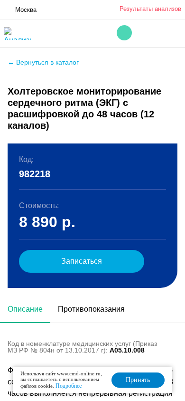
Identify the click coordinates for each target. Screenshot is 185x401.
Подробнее (69, 385)
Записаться (81, 261)
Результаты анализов (150, 8)
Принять (138, 379)
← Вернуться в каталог (43, 62)
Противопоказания (91, 309)
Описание (25, 309)
